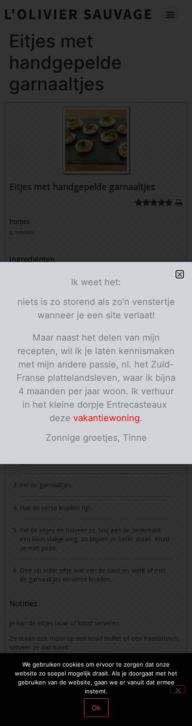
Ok (96, 707)
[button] (179, 274)
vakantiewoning (106, 418)
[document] (96, 363)
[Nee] (177, 689)
